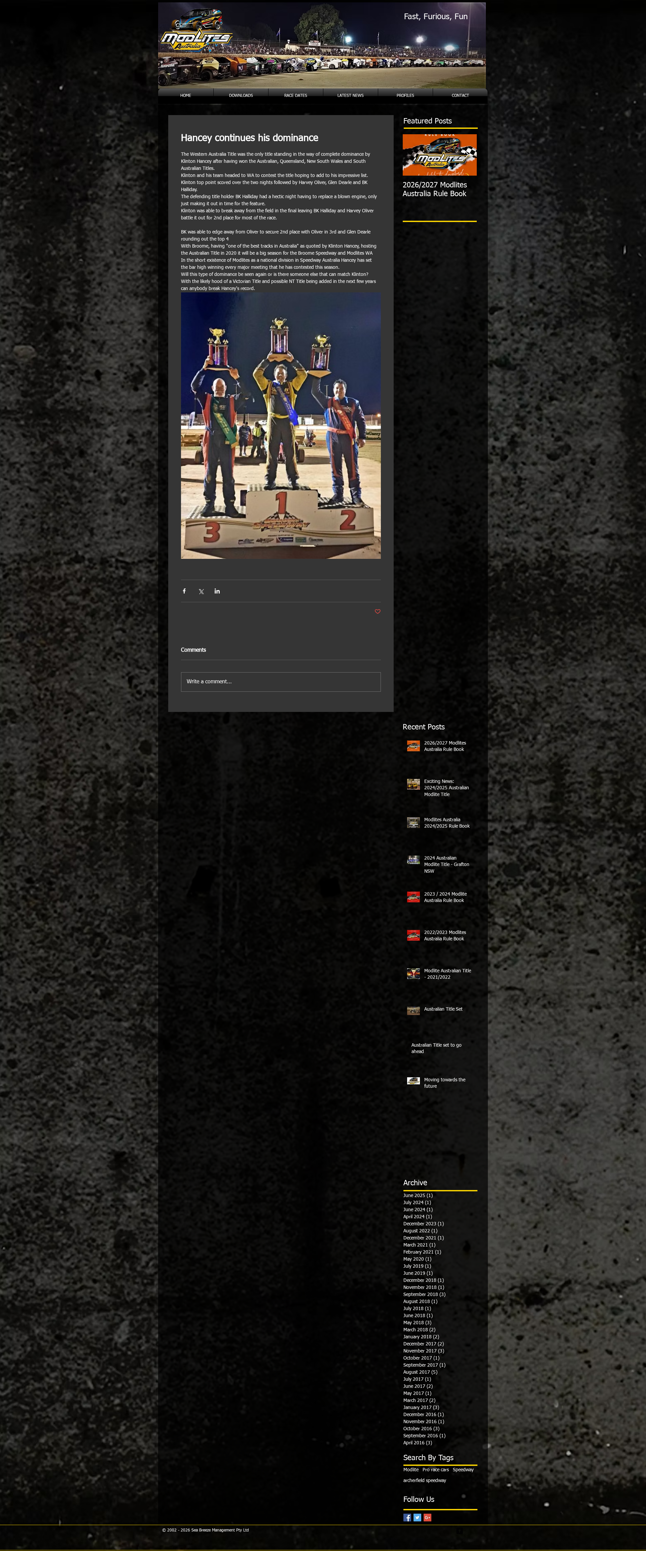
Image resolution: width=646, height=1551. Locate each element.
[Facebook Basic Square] (407, 1517)
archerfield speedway (424, 1480)
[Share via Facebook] (184, 591)
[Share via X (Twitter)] (201, 591)
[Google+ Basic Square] (427, 1517)
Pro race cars (436, 1470)
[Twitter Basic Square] (417, 1517)
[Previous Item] (413, 155)
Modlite (411, 1470)
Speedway (463, 1470)
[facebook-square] (459, 1530)
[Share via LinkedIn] (217, 591)
